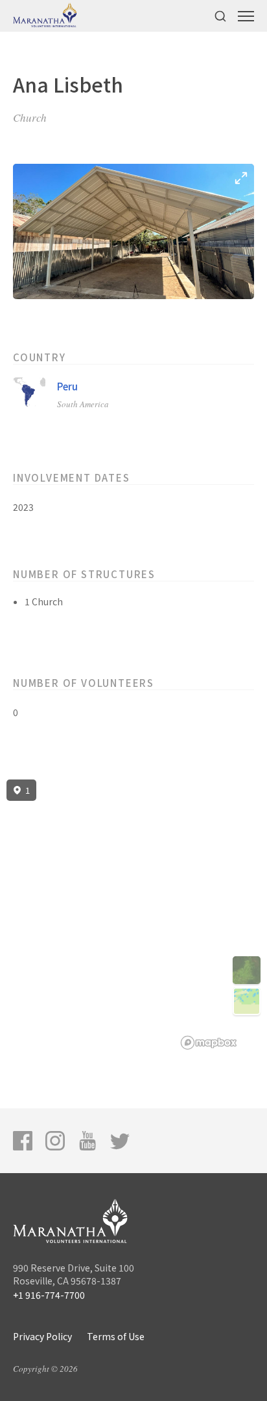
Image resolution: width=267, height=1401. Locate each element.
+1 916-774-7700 (49, 1294)
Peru (67, 386)
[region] (133, 915)
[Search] (220, 16)
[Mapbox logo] (208, 1042)
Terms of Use (116, 1336)
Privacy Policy (42, 1336)
